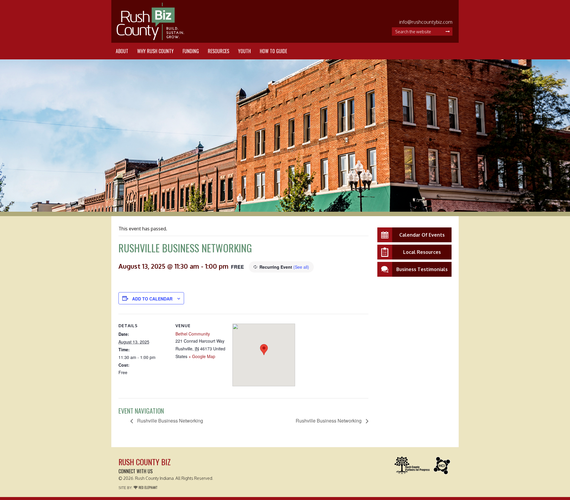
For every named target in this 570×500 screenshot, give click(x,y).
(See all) (301, 267)
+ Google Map (202, 356)
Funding (191, 51)
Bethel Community (192, 334)
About (122, 51)
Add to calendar (152, 299)
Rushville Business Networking (169, 420)
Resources (218, 51)
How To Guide (273, 51)
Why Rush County (155, 51)
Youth (244, 51)
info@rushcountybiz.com (425, 22)
